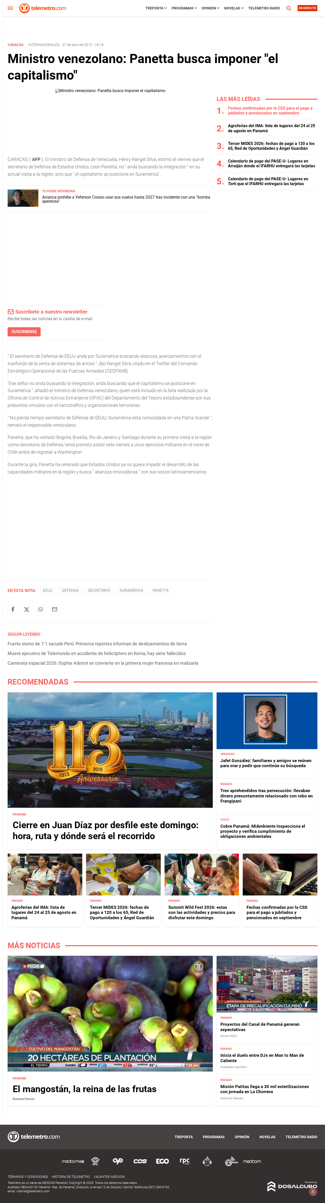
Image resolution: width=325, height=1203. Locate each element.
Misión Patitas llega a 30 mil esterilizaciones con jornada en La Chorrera (264, 1089)
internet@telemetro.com (33, 1191)
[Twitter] (26, 609)
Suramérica (131, 590)
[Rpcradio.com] (185, 1165)
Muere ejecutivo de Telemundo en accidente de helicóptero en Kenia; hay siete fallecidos (97, 653)
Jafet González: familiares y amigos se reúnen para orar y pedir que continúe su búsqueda (266, 763)
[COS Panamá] (140, 1165)
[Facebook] (12, 609)
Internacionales (43, 45)
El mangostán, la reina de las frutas (85, 1089)
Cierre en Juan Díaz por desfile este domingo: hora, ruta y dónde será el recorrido (106, 831)
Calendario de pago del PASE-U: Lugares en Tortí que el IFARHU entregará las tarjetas (268, 181)
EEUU (48, 590)
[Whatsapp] (40, 609)
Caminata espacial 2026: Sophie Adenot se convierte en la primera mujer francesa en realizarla (103, 663)
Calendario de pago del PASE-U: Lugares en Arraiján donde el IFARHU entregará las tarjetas (271, 163)
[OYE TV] (118, 1165)
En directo (307, 8)
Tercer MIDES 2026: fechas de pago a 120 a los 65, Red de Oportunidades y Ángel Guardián (271, 146)
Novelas (232, 8)
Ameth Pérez (228, 1036)
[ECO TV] (162, 1165)
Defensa (70, 590)
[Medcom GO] (73, 1165)
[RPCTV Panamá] (95, 1165)
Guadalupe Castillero (233, 1067)
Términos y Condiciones (28, 1177)
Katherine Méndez (231, 1098)
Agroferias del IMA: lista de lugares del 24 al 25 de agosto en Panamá (43, 912)
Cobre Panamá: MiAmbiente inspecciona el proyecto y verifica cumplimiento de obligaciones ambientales (262, 831)
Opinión (209, 8)
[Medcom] (252, 1165)
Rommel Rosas (24, 1099)
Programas (182, 8)
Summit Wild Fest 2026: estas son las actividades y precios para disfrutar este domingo (201, 912)
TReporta (154, 8)
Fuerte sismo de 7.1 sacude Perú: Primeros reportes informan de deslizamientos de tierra (97, 643)
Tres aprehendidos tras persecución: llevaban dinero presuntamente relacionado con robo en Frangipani (266, 796)
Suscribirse (24, 331)
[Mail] (54, 609)
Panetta (161, 590)
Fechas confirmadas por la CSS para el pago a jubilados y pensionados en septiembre (270, 110)
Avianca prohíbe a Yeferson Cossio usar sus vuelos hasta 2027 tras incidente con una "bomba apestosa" (126, 199)
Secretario (99, 590)
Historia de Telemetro (71, 1177)
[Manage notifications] (313, 1192)
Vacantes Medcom (109, 1177)
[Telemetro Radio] (229, 1165)
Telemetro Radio (264, 8)
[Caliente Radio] (207, 1165)
